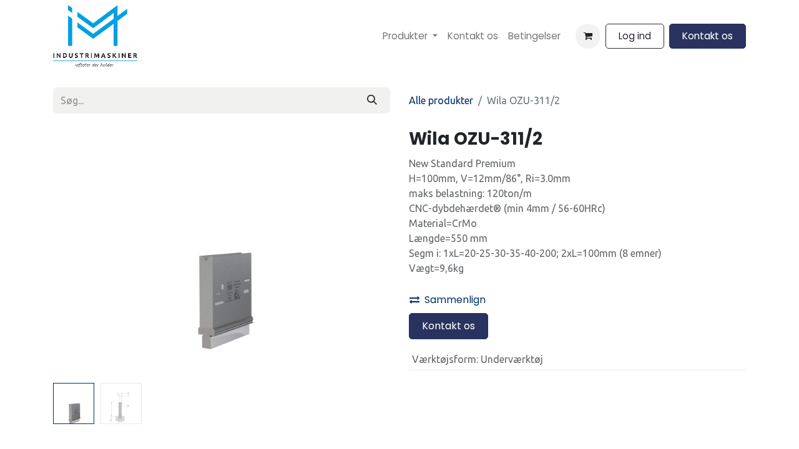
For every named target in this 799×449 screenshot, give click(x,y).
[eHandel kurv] (588, 36)
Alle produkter (441, 100)
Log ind (635, 35)
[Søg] (372, 100)
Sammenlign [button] (455, 299)
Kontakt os (707, 35)
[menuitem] (410, 36)
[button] (78, 253)
